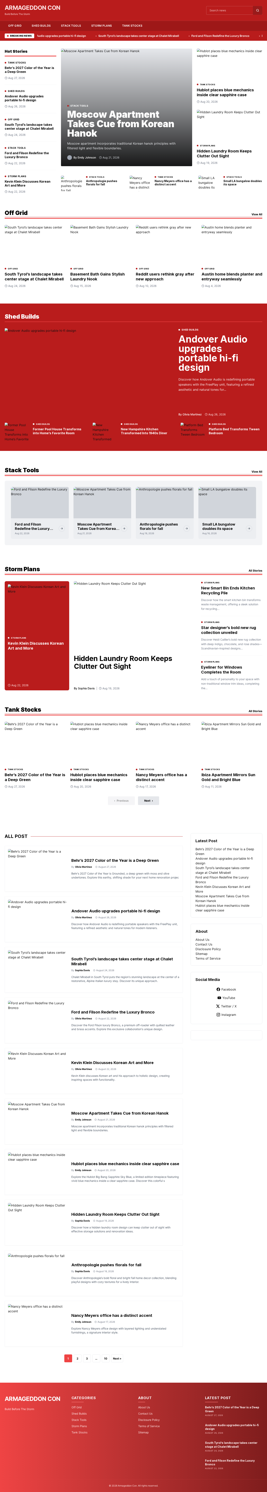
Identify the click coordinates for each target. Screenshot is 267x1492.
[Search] (257, 10)
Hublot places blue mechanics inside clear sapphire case (225, 92)
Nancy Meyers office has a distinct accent (173, 182)
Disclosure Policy (208, 949)
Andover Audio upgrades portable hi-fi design (24, 98)
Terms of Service (207, 958)
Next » (117, 1358)
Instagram (228, 1015)
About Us (202, 940)
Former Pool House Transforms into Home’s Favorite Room (57, 431)
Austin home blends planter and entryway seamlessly (232, 276)
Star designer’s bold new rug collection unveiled (228, 630)
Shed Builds (41, 25)
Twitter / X (229, 1006)
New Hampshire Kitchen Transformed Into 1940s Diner (144, 431)
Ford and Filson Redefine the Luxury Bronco (187, 35)
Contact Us (203, 944)
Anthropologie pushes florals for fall (101, 182)
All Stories (255, 570)
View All (257, 214)
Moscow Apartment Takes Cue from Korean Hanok (120, 124)
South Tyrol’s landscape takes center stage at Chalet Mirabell (106, 35)
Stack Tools (71, 25)
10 (105, 1358)
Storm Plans (101, 25)
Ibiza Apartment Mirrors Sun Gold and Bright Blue (228, 777)
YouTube (228, 998)
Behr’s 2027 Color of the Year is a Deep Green (115, 860)
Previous (121, 800)
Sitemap (201, 954)
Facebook (228, 989)
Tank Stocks (132, 25)
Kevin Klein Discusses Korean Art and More (112, 1062)
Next (148, 800)
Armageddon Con (32, 8)
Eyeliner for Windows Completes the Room (221, 669)
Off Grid (15, 25)
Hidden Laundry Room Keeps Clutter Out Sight (224, 153)
